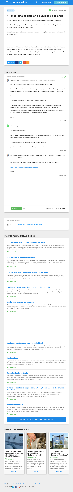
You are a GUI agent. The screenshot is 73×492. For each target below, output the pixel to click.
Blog (21, 484)
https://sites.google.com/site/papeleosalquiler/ (24, 167)
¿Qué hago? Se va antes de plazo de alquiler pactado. (28, 287)
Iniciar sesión (46, 2)
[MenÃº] (6, 2)
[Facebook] (16, 486)
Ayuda (17, 484)
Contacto (25, 484)
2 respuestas (12, 282)
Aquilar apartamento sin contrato (20, 302)
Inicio (5, 484)
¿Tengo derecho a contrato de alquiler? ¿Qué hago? (28, 272)
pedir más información (34, 225)
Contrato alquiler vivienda (17, 373)
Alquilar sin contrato (15, 405)
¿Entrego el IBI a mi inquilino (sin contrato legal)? (26, 242)
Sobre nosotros (11, 484)
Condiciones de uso (33, 484)
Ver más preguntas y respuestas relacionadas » (36, 419)
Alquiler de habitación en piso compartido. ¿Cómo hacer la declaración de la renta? (35, 389)
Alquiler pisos (12, 358)
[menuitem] (17, 62)
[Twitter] (13, 486)
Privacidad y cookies (44, 484)
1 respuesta (12, 252)
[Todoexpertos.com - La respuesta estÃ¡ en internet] (18, 2)
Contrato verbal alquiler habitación (21, 257)
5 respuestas (12, 382)
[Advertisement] (27, 40)
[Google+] (18, 486)
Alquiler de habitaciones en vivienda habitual (25, 343)
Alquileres (10, 10)
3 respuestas (12, 367)
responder (21, 225)
